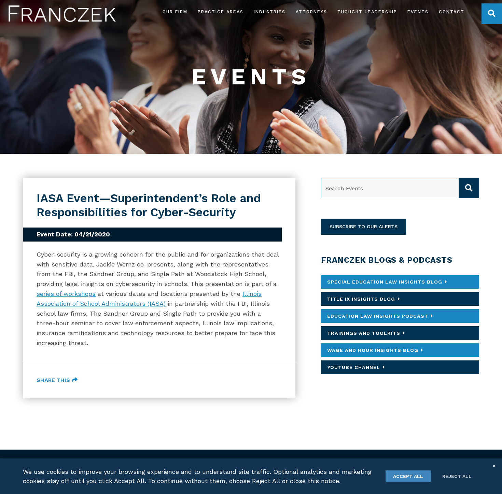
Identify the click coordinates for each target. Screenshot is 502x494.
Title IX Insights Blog (361, 299)
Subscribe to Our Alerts (364, 226)
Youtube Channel (353, 367)
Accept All (408, 476)
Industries (269, 12)
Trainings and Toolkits (363, 333)
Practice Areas (220, 12)
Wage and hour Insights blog (372, 350)
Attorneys (311, 12)
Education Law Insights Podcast (377, 316)
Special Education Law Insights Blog (384, 282)
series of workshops (66, 293)
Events (418, 12)
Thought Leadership (367, 12)
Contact (451, 12)
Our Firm (175, 12)
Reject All (457, 476)
